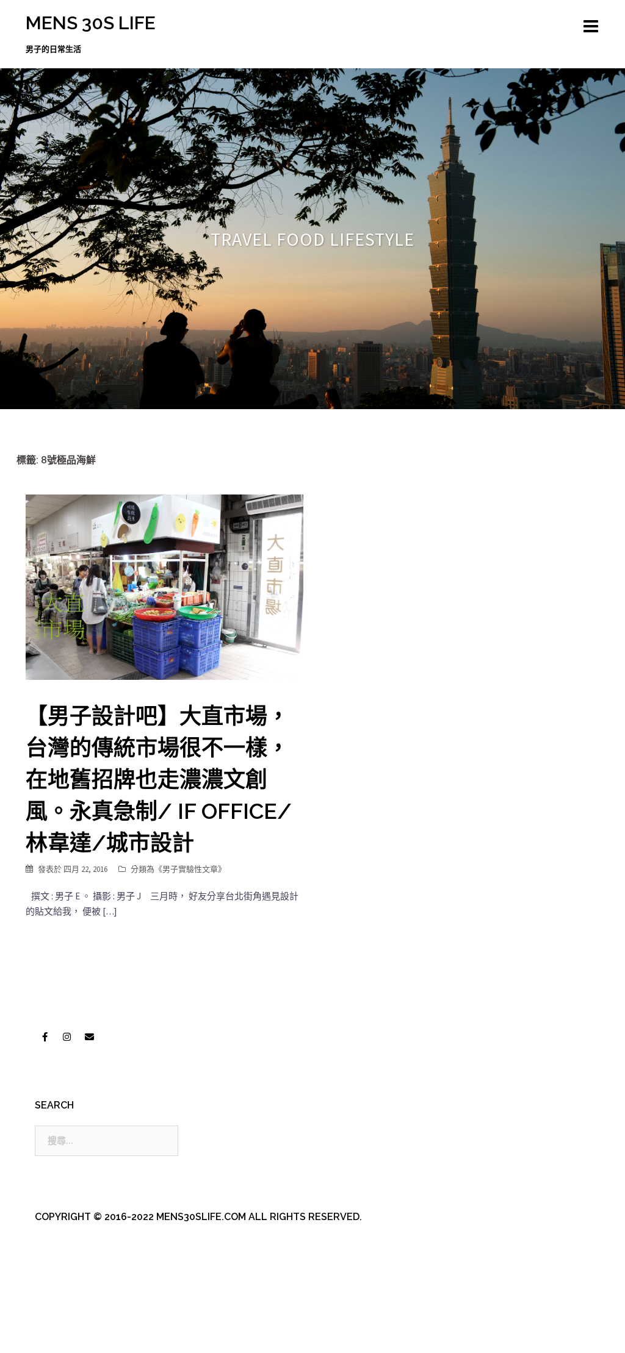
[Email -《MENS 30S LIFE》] (89, 1036)
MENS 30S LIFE (91, 23)
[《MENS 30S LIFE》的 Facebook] (44, 1036)
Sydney (288, 1333)
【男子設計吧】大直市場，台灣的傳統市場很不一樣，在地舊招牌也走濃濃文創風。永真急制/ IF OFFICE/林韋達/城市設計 (159, 779)
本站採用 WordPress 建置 (76, 1333)
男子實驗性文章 (190, 869)
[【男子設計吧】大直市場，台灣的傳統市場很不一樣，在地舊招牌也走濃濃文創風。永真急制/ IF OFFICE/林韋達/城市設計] (164, 586)
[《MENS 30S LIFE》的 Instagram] (67, 1036)
